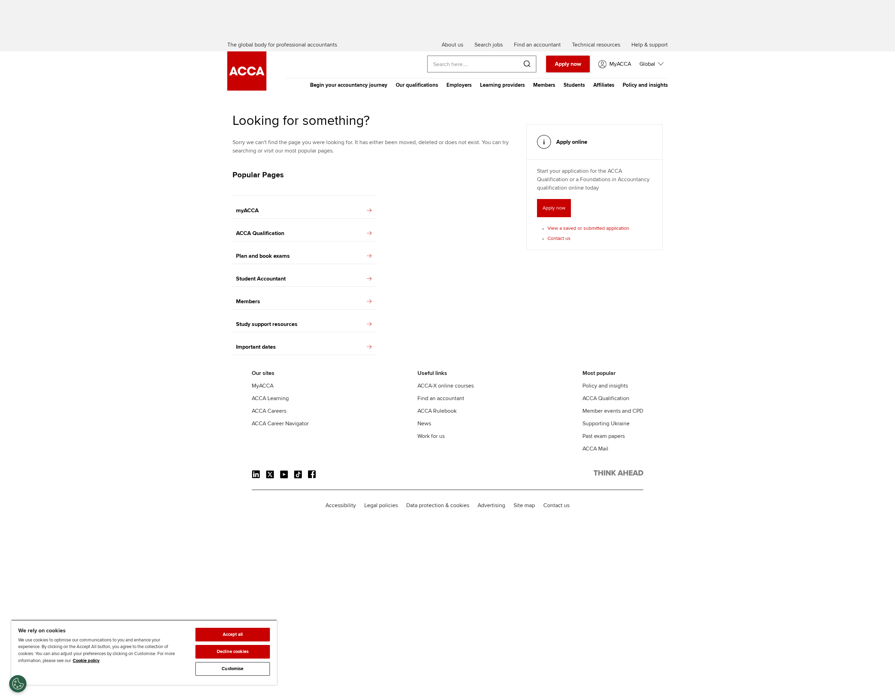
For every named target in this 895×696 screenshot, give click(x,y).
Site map (524, 505)
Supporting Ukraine (606, 423)
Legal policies (381, 505)
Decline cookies (233, 651)
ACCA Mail (595, 448)
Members (544, 85)
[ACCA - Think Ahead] (246, 88)
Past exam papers (603, 436)
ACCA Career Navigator (280, 423)
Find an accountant (440, 398)
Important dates (256, 346)
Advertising (491, 505)
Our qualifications (417, 85)
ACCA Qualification (260, 233)
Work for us (431, 436)
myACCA (247, 210)
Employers (459, 85)
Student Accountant (261, 278)
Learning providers (502, 85)
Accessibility (340, 505)
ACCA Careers (269, 410)
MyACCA (262, 385)
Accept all (233, 634)
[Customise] (18, 684)
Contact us (559, 238)
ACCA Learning (270, 398)
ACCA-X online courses (445, 385)
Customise (232, 669)
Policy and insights (645, 85)
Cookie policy (86, 660)
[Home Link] (618, 474)
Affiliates (603, 85)
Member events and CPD (612, 410)
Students (574, 85)
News (424, 423)
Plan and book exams (263, 256)
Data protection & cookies (437, 505)
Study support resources (267, 324)
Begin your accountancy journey (348, 85)
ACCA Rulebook (437, 410)
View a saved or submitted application (588, 228)
